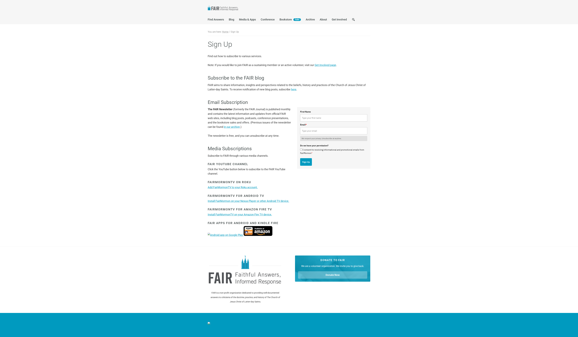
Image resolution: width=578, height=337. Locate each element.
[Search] (353, 20)
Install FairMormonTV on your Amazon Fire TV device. (240, 214)
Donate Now (333, 274)
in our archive (232, 126)
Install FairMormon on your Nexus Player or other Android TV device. (248, 201)
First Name (305, 111)
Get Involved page (325, 65)
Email (303, 124)
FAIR (238, 8)
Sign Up (306, 162)
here (293, 89)
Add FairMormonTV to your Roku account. (233, 187)
